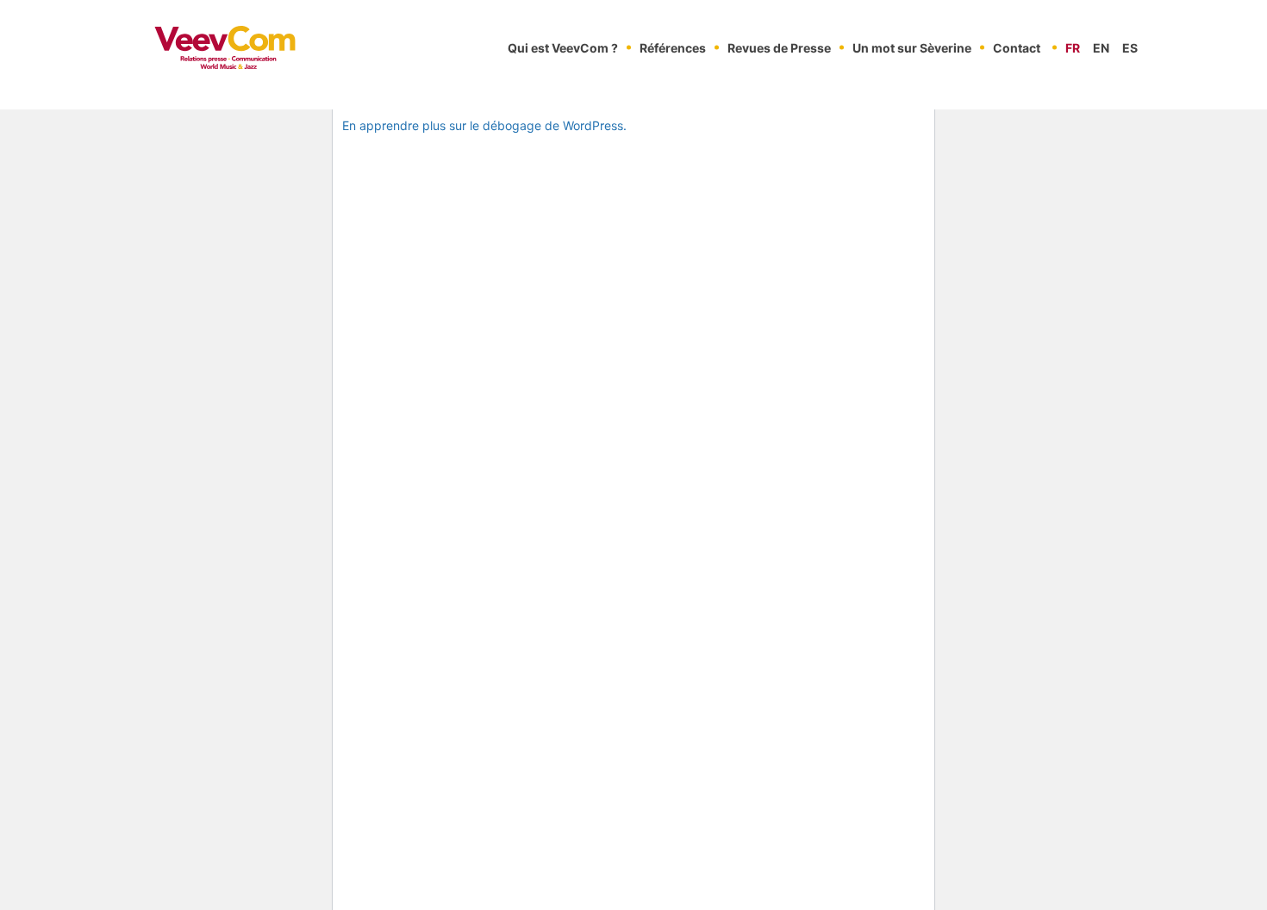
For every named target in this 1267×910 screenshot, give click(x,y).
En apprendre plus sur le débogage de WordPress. (484, 125)
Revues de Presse (779, 48)
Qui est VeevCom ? (563, 48)
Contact (1016, 48)
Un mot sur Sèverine (911, 48)
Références (673, 48)
